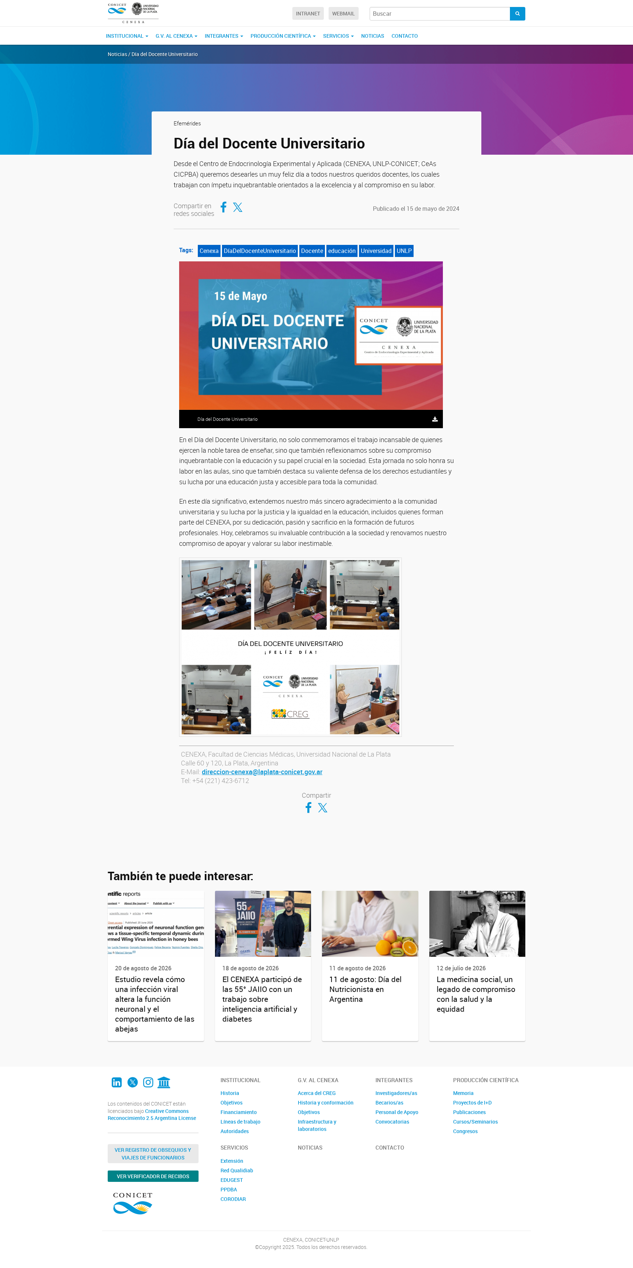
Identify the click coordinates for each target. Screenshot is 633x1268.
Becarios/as (389, 1102)
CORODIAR (233, 1198)
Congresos (465, 1131)
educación (342, 251)
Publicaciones (469, 1112)
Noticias (372, 35)
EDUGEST (232, 1179)
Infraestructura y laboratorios (317, 1125)
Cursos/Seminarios (475, 1121)
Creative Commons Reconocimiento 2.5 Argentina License (152, 1114)
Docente (312, 251)
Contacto (405, 35)
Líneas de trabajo (240, 1121)
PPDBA (229, 1189)
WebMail (343, 13)
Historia (230, 1092)
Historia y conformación (325, 1102)
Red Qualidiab (237, 1170)
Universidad (376, 251)
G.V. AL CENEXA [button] (175, 35)
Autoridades (235, 1131)
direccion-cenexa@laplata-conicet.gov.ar (262, 771)
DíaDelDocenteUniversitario (260, 251)
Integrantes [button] (222, 35)
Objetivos (232, 1102)
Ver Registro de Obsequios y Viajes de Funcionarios (153, 1153)
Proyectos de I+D (472, 1102)
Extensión (232, 1160)
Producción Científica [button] (281, 35)
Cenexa (209, 251)
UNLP (404, 251)
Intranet (308, 13)
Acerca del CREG (317, 1092)
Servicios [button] (336, 35)
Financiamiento (239, 1112)
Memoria (463, 1092)
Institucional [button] (125, 35)
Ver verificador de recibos (153, 1176)
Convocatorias (392, 1121)
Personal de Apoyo (396, 1112)
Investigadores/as (396, 1092)
